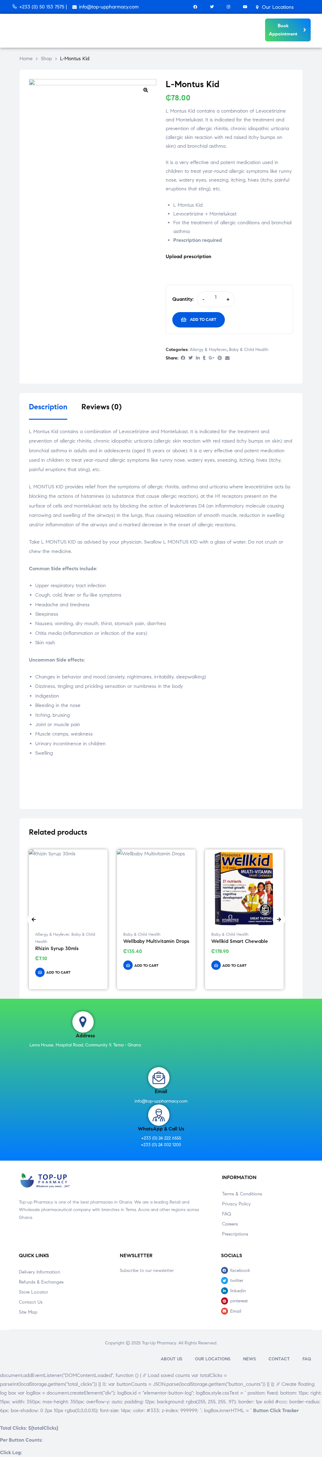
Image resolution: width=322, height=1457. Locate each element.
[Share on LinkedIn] (197, 358)
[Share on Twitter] (190, 358)
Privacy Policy (236, 1204)
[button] (145, 89)
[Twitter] (212, 6)
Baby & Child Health (249, 349)
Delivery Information (39, 1272)
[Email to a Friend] (227, 358)
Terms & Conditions (242, 1194)
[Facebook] (195, 6)
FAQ (226, 1214)
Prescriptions (235, 1234)
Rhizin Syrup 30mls (57, 948)
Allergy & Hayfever (208, 349)
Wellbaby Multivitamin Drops (156, 941)
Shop (46, 58)
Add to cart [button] (58, 972)
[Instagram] (228, 6)
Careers (230, 1224)
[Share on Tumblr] (204, 358)
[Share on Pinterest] (220, 358)
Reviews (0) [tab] (101, 407)
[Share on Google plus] (211, 358)
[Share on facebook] (183, 358)
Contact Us (30, 1302)
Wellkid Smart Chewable (239, 941)
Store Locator (33, 1292)
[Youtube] (245, 6)
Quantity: (183, 299)
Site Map (28, 1312)
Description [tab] (48, 407)
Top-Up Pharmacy (159, 1343)
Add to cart (203, 319)
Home (26, 58)
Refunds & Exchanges (41, 1282)
